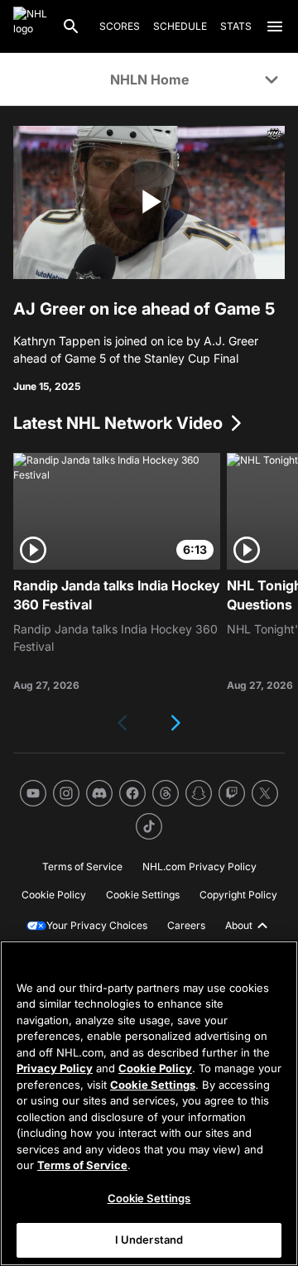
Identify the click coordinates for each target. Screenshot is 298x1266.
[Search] (71, 26)
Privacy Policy (55, 1068)
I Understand (149, 1239)
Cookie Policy (155, 1068)
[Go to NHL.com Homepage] (30, 26)
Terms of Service (82, 1165)
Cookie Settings (152, 1084)
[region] (149, 1103)
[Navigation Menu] (275, 26)
